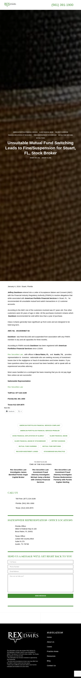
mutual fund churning (28, 446)
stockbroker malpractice (54, 451)
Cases (49, 647)
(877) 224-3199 (29, 499)
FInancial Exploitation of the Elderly (20, 135)
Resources (51, 656)
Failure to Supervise (61, 132)
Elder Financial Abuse (46, 132)
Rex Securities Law (15, 354)
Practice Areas (52, 651)
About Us (50, 642)
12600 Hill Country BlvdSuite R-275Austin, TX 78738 (24, 541)
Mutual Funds (40, 138)
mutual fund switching (51, 446)
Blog (48, 661)
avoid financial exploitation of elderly (28, 436)
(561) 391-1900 (62, 5)
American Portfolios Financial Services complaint (39, 425)
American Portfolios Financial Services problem (39, 430)
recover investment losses (27, 451)
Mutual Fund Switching (65, 135)
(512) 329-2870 (27, 508)
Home (49, 637)
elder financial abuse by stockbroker (30, 441)
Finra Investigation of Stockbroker (45, 135)
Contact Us (51, 666)
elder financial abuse (58, 436)
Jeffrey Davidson (58, 441)
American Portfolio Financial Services (25, 132)
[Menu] (75, 5)
